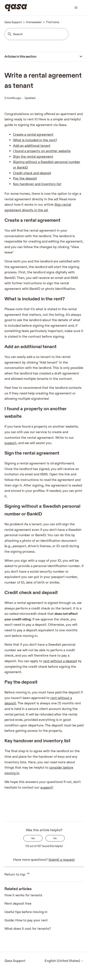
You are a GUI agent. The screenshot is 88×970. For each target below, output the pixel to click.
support (10, 443)
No (55, 838)
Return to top (15, 874)
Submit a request (61, 860)
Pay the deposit (25, 178)
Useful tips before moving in (25, 912)
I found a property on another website (42, 151)
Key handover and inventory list (37, 184)
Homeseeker (34, 22)
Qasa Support (13, 22)
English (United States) (63, 961)
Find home (52, 22)
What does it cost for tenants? (27, 929)
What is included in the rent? (35, 140)
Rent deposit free (17, 903)
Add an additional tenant (31, 146)
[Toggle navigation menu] (76, 7)
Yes (33, 838)
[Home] (15, 8)
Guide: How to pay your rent (26, 920)
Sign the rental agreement (33, 156)
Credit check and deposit (32, 173)
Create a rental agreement (33, 134)
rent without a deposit (60, 661)
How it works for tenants (23, 895)
